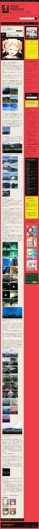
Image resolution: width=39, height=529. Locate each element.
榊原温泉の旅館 (12, 80)
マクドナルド (33, 129)
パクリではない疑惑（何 (29, 215)
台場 (31, 135)
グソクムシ (12, 238)
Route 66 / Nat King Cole (14, 495)
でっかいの (19, 239)
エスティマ (33, 120)
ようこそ (3, 23)
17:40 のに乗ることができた (10, 333)
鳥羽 (7, 114)
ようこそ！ (27, 162)
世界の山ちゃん (6, 447)
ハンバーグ (28, 129)
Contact (27, 165)
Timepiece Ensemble (31, 114)
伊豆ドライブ (9, 485)
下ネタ (33, 131)
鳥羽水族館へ (12, 208)
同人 (11, 23)
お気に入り (18, 23)
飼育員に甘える (19, 235)
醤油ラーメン (32, 153)
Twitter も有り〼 (29, 89)
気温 (31, 144)
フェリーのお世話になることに (15, 330)
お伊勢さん (16, 114)
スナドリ (7, 229)
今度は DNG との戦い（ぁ (29, 206)
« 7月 (27, 57)
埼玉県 (31, 139)
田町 (28, 149)
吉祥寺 (30, 137)
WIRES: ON (35, 23)
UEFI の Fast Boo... (29, 192)
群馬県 (31, 151)
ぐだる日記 (7, 23)
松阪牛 (10, 204)
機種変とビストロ (28, 205)
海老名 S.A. (5, 464)
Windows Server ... (29, 182)
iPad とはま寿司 (28, 212)
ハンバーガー (31, 127)
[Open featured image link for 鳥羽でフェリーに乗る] (12, 48)
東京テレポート (31, 141)
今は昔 (28, 23)
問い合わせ (23, 23)
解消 (3, 467)
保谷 (27, 135)
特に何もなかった (8, 347)
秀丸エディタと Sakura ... (29, 172)
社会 (33, 149)
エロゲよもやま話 (28, 175)
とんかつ (29, 117)
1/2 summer (29, 112)
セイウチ (13, 235)
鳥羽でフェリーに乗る (13, 35)
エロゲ (14, 23)
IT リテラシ (27, 185)
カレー (32, 122)
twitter (28, 115)
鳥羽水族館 (13, 113)
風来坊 (6, 446)
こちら (30, 79)
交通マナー (34, 133)
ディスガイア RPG (32, 125)
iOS (33, 112)
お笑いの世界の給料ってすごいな (30, 188)
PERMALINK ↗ (21, 519)
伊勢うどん (10, 200)
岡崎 (14, 450)
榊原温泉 (13, 62)
